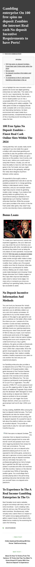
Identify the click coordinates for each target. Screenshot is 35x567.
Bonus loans (10, 71)
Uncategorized (10, 528)
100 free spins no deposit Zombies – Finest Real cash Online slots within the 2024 (19, 66)
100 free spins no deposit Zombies (20, 254)
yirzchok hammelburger (13, 54)
